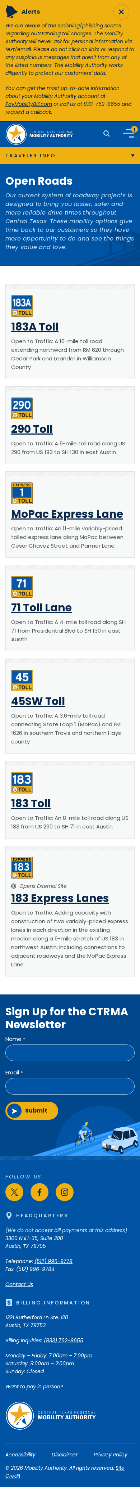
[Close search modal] (121, 12)
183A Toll (35, 326)
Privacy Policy (110, 1454)
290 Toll (32, 429)
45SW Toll (38, 701)
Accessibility (20, 1454)
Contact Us (19, 1284)
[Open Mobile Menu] (129, 133)
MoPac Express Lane (67, 514)
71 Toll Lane (41, 607)
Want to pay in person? (34, 1386)
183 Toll (31, 803)
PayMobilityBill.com (28, 104)
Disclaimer (65, 1454)
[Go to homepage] (50, 1428)
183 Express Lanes (60, 898)
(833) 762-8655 (63, 1340)
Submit (36, 1110)
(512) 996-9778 (53, 1261)
